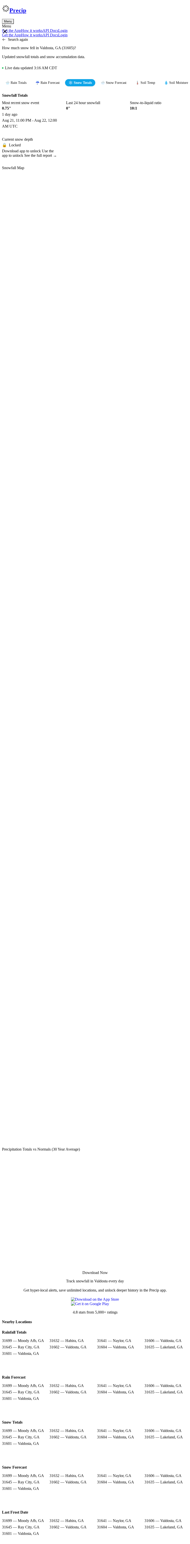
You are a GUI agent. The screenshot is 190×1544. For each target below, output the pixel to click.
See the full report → (40, 155)
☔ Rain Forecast (47, 83)
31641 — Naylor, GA (114, 1341)
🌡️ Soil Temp (145, 83)
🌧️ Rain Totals (15, 83)
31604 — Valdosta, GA (115, 1347)
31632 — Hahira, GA (66, 1341)
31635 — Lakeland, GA (163, 1347)
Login (63, 30)
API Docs (50, 30)
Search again (18, 39)
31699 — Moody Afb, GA (23, 1341)
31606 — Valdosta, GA (163, 1341)
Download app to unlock (22, 151)
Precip (17, 10)
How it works (32, 30)
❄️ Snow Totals (80, 83)
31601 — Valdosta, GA (20, 1353)
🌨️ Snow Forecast (113, 83)
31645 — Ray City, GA (21, 1347)
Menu (8, 21)
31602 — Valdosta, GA (68, 1347)
